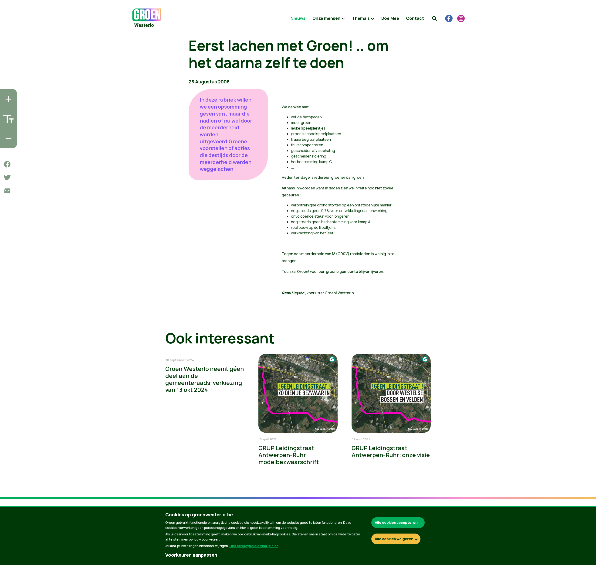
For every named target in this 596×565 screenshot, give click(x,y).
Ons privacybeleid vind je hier (253, 546)
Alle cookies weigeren (394, 538)
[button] (434, 18)
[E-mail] (7, 191)
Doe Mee (390, 18)
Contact (415, 18)
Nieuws (298, 18)
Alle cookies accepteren (396, 522)
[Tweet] (7, 177)
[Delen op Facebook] (7, 164)
